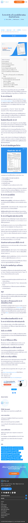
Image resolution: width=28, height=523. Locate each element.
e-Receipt (3, 447)
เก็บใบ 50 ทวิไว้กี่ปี (7, 81)
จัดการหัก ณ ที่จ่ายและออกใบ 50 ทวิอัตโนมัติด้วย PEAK (13, 75)
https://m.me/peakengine (16, 377)
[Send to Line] (15, 393)
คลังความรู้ (9, 30)
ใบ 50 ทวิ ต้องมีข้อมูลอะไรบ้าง (8, 65)
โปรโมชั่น (10, 459)
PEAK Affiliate (4, 506)
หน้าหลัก (3, 30)
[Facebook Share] (13, 393)
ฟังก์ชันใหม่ (4, 456)
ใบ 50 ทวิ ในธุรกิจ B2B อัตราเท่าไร (9, 68)
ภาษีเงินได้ (9, 456)
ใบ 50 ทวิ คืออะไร (5, 61)
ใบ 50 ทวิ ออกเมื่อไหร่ (6, 66)
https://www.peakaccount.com (10, 372)
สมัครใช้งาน (19, 456)
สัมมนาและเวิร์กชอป (4, 508)
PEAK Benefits (4, 504)
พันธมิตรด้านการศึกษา (5, 454)
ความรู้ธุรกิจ (10, 450)
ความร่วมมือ (4, 450)
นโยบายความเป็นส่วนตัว (5, 514)
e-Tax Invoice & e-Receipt (18, 447)
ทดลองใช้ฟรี (19, 2)
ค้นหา (15, 36)
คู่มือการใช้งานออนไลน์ (5, 509)
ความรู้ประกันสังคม (5, 452)
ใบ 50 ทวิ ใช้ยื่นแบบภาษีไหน (9, 83)
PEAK (7, 313)
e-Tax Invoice (9, 447)
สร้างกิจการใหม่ (4, 457)
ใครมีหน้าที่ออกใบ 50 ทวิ (7, 63)
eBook (10, 449)
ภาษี (14, 30)
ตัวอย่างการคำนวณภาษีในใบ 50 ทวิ (9, 70)
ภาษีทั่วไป (19, 30)
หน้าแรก (2, 501)
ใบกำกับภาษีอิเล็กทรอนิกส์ (18, 459)
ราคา (2, 503)
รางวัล (14, 456)
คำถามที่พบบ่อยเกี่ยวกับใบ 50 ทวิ (9, 78)
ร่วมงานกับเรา (3, 512)
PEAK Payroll (19, 307)
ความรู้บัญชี (16, 450)
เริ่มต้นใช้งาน (18, 457)
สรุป (3, 73)
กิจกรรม (21, 449)
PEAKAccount (16, 19)
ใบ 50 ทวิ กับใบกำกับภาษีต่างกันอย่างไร (11, 80)
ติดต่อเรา (6, 489)
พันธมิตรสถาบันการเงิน (15, 454)
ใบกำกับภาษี (12, 321)
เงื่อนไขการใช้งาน (4, 515)
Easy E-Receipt (4, 449)
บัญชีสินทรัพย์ (17, 452)
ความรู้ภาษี (14, 389)
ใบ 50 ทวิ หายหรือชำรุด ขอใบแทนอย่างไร (10, 71)
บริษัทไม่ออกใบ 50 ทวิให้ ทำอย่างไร (10, 85)
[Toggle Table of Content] (24, 60)
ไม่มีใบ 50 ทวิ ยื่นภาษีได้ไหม (8, 86)
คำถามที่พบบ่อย (4, 511)
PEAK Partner (15, 449)
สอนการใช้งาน (11, 457)
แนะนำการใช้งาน (4, 459)
